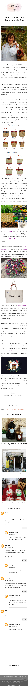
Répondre (24, 528)
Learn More (11, 685)
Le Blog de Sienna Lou (15, 532)
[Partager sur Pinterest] (13, 406)
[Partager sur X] (10, 406)
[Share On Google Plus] (16, 406)
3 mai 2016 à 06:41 (12, 534)
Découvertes (9, 409)
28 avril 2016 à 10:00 (9, 515)
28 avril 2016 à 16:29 (9, 580)
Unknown (7, 611)
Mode (24, 409)
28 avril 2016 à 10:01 (9, 547)
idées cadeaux (18, 409)
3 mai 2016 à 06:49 (12, 597)
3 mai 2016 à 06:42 (12, 567)
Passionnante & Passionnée (12, 512)
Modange (7, 545)
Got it (18, 685)
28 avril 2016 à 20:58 (9, 613)
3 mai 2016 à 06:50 (12, 626)
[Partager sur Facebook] (7, 406)
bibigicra (7, 578)
